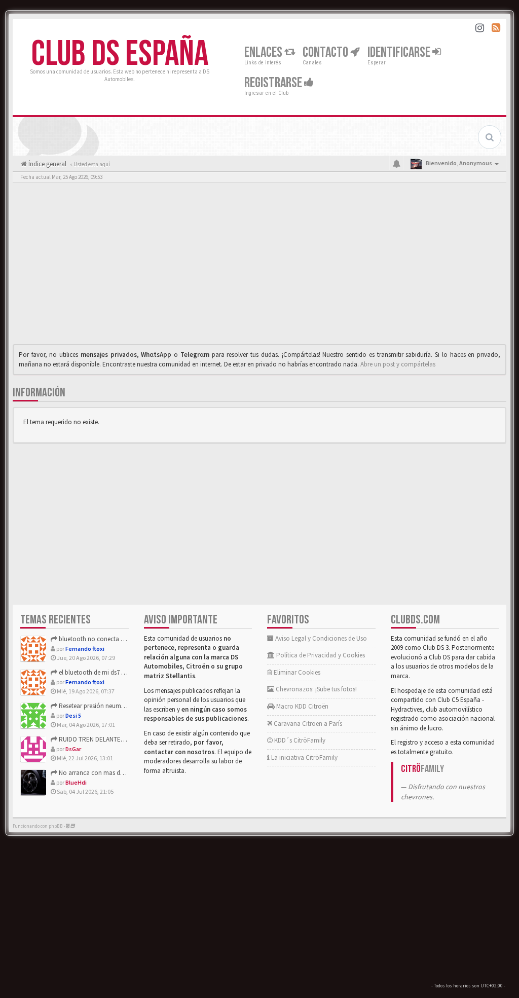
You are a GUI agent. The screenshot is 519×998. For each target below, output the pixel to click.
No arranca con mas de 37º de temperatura (116, 772)
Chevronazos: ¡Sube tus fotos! (315, 689)
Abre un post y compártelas (397, 364)
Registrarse (274, 83)
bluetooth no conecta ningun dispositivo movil (123, 639)
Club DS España (119, 54)
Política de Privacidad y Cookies (320, 655)
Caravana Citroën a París (307, 723)
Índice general (46, 164)
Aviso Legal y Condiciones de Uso (320, 638)
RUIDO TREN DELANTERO (93, 739)
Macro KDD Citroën (301, 706)
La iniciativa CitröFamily (304, 757)
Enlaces (264, 52)
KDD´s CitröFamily (299, 740)
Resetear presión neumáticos (97, 705)
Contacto (326, 52)
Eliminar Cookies (296, 672)
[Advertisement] (259, 266)
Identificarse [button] (399, 52)
